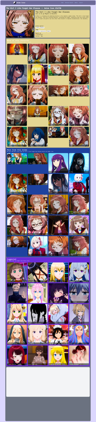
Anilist (37, 36)
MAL (42, 36)
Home (62, 2)
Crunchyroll (40, 34)
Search (81, 2)
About (76, 2)
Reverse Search (69, 2)
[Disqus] (48, 382)
